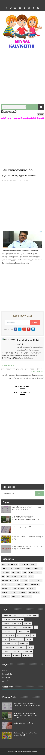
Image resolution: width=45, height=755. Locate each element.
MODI (4, 584)
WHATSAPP (26, 596)
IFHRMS (24, 580)
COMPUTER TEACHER (33, 568)
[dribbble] (29, 8)
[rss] (33, 8)
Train (12, 592)
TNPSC (5, 592)
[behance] (38, 8)
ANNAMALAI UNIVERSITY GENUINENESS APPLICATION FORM (26, 715)
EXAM (23, 576)
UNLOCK (5, 596)
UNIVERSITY (34, 592)
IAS (16, 580)
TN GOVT (30, 588)
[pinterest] (20, 8)
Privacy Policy (7, 674)
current (16, 572)
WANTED (15, 596)
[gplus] (15, 8)
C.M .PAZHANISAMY (28, 564)
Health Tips (7, 580)
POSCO (19, 584)
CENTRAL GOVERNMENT (12, 568)
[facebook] (6, 8)
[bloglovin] (24, 8)
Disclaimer (6, 677)
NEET (11, 584)
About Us (5, 681)
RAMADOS (6, 588)
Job (32, 580)
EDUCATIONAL (35, 572)
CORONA (5, 572)
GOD (31, 576)
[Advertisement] (22, 77)
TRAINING (22, 592)
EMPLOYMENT (12, 576)
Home (4, 670)
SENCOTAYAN (18, 588)
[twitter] (11, 8)
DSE (24, 572)
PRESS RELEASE (31, 584)
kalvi (39, 580)
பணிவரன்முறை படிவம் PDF (22, 527)
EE (3, 576)
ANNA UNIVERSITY (9, 564)
